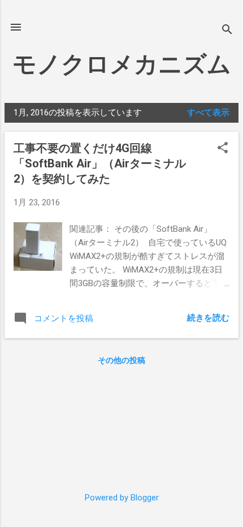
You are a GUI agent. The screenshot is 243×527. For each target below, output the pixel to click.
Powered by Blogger (122, 498)
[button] (222, 149)
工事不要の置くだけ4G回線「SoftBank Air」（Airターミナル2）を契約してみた (100, 163)
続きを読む (208, 318)
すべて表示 (208, 112)
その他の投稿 (121, 360)
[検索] (227, 31)
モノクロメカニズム (121, 64)
